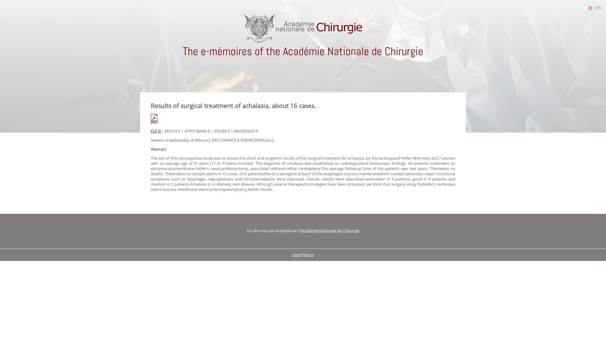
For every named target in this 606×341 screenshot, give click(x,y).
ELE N (156, 131)
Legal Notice (303, 254)
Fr (590, 7)
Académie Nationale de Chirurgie (330, 230)
